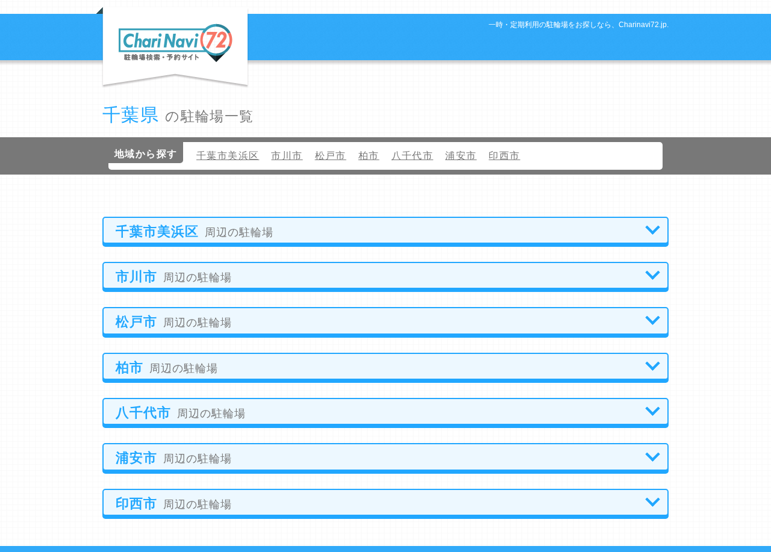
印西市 (504, 155)
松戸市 (330, 155)
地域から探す (145, 154)
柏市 (368, 155)
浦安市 (460, 155)
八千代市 (413, 155)
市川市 (286, 155)
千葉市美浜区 (227, 155)
